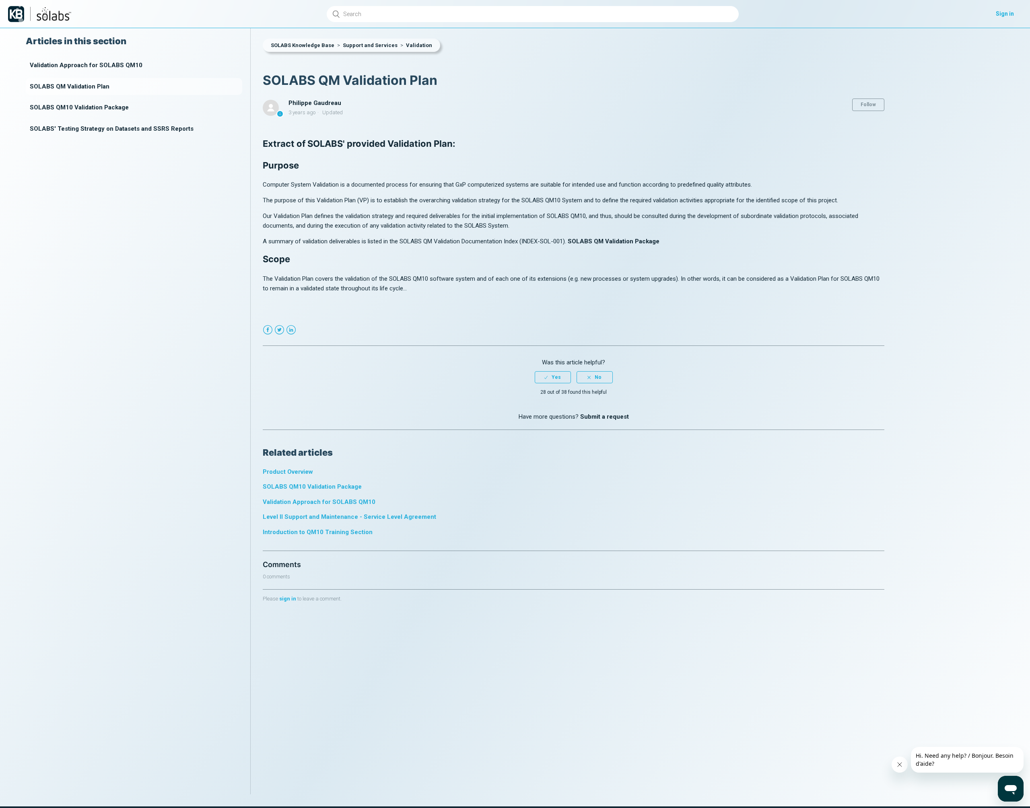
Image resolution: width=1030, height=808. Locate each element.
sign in (287, 599)
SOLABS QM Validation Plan (69, 86)
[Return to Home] (16, 14)
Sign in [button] (1005, 13)
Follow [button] (868, 104)
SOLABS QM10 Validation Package (79, 107)
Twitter (279, 330)
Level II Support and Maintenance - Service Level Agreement (349, 516)
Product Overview (288, 471)
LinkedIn (291, 330)
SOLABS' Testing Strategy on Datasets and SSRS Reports (112, 128)
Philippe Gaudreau (314, 103)
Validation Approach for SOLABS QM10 (86, 65)
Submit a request (604, 416)
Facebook (268, 330)
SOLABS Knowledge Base (302, 45)
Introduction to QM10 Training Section (318, 532)
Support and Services (370, 45)
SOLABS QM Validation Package (613, 241)
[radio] (553, 377)
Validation (419, 45)
